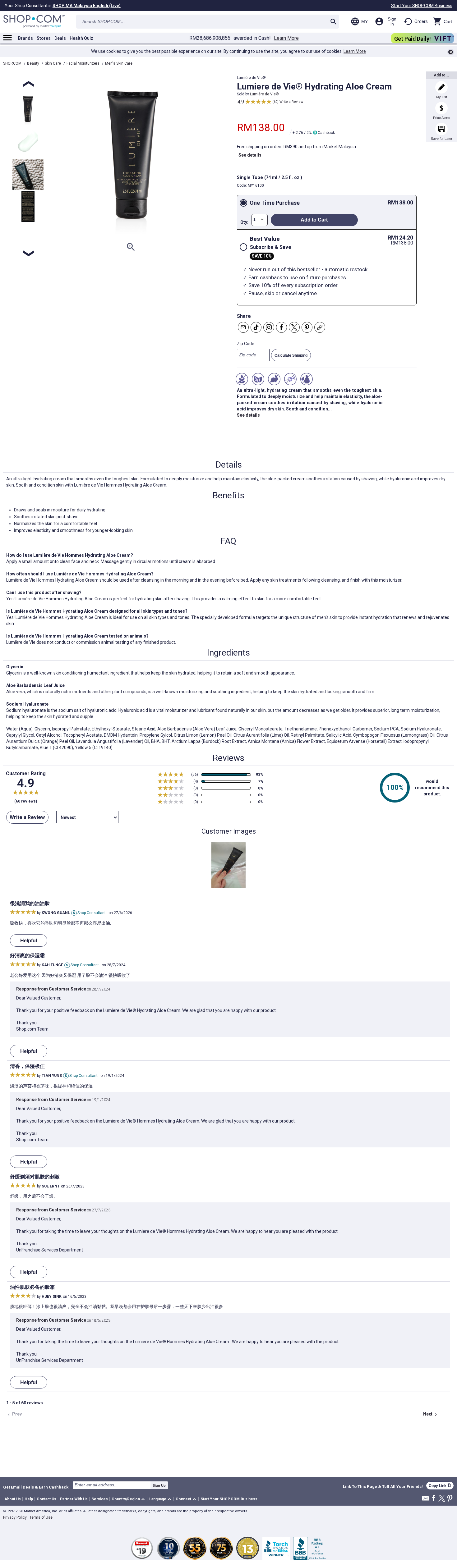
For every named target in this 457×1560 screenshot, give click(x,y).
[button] (129, 1499)
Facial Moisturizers (83, 63)
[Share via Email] (243, 327)
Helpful (28, 940)
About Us (12, 1499)
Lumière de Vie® (264, 94)
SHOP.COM (12, 63)
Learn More (286, 38)
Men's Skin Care (118, 63)
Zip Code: (246, 343)
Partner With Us (74, 1499)
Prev (14, 1414)
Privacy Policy (15, 1517)
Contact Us (46, 1499)
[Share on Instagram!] (268, 327)
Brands (25, 38)
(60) (275, 102)
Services (99, 1499)
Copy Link (440, 1485)
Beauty (33, 63)
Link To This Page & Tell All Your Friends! (383, 1487)
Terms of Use (41, 1517)
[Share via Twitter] (294, 327)
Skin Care (53, 63)
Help (29, 1499)
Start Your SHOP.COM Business (421, 5)
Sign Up (159, 1485)
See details (249, 155)
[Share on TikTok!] (256, 327)
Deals (60, 38)
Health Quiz (81, 38)
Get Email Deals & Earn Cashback (35, 1487)
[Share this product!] (319, 327)
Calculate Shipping (291, 355)
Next (430, 1414)
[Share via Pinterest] (307, 327)
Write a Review (291, 102)
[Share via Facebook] (281, 327)
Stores (44, 38)
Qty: (244, 222)
